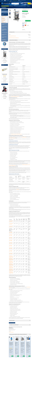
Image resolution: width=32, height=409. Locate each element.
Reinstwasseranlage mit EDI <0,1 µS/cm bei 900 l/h (22, 343)
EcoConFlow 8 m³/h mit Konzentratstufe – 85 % (11, 267)
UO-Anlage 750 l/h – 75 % (11, 226)
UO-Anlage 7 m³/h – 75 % (10, 245)
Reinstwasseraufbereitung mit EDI (15, 96)
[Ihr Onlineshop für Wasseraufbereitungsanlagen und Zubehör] (5, 3)
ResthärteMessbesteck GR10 (16, 343)
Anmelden (20, 1)
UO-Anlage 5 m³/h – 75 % (10, 240)
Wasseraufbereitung (4, 9)
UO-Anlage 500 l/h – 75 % (11, 224)
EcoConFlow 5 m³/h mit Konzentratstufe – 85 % (11, 259)
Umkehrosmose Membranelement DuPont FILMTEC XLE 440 (4, 74)
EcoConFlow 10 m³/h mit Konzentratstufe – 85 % (11, 272)
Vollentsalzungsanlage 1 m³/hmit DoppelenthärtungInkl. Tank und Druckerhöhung (28, 344)
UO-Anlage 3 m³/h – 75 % (10, 235)
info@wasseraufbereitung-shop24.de (22, 0)
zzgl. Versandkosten (24, 16)
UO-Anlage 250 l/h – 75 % (11, 221)
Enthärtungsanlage (24, 137)
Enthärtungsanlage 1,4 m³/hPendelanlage (11, 343)
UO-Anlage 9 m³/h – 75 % (10, 251)
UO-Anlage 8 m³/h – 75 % (10, 248)
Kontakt (11, 0)
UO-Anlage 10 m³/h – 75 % (11, 253)
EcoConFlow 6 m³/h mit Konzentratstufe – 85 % (11, 262)
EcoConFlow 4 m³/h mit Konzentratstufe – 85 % (11, 257)
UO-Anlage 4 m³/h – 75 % (10, 237)
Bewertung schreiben (12, 322)
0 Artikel (29, 3)
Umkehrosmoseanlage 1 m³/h (4, 58)
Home (2, 0)
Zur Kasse (15, 1)
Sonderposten (4, 7)
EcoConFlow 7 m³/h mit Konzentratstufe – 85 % (11, 264)
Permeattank (17, 189)
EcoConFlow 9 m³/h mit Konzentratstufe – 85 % (11, 270)
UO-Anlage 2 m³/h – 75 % (10, 232)
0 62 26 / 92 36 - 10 (16, 0)
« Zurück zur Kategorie (25, 11)
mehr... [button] (10, 355)
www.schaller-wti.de (7, 0)
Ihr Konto (18, 1)
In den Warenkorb (28, 20)
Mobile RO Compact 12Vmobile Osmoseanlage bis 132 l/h (4, 94)
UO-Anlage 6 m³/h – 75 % (10, 243)
